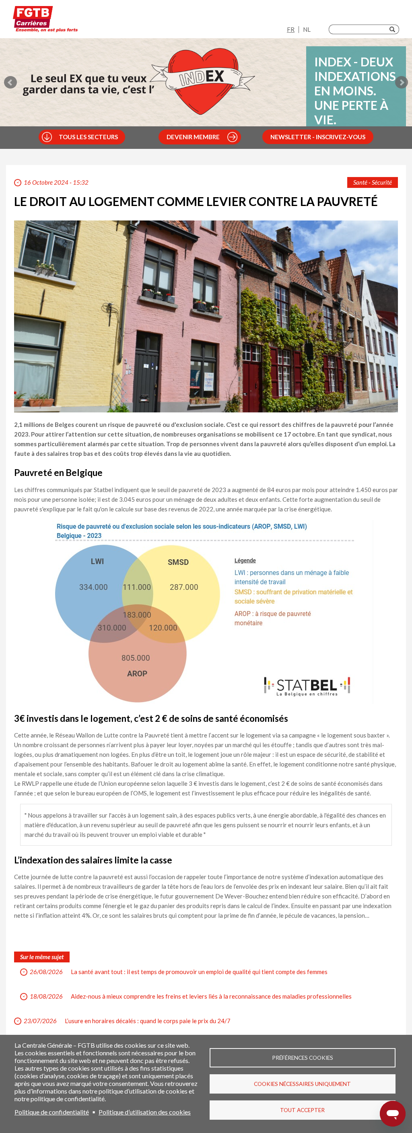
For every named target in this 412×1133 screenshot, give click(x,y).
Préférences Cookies (302, 1058)
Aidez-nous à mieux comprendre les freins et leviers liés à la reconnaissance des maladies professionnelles (211, 996)
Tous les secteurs (88, 136)
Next (401, 82)
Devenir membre (193, 136)
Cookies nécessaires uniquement (302, 1084)
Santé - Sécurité (372, 182)
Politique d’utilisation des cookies (145, 1112)
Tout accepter (302, 1110)
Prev (10, 82)
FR (291, 29)
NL (307, 29)
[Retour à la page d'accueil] (45, 21)
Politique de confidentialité (51, 1112)
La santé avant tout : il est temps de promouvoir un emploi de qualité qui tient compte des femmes (199, 971)
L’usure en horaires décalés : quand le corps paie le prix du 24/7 (148, 1020)
